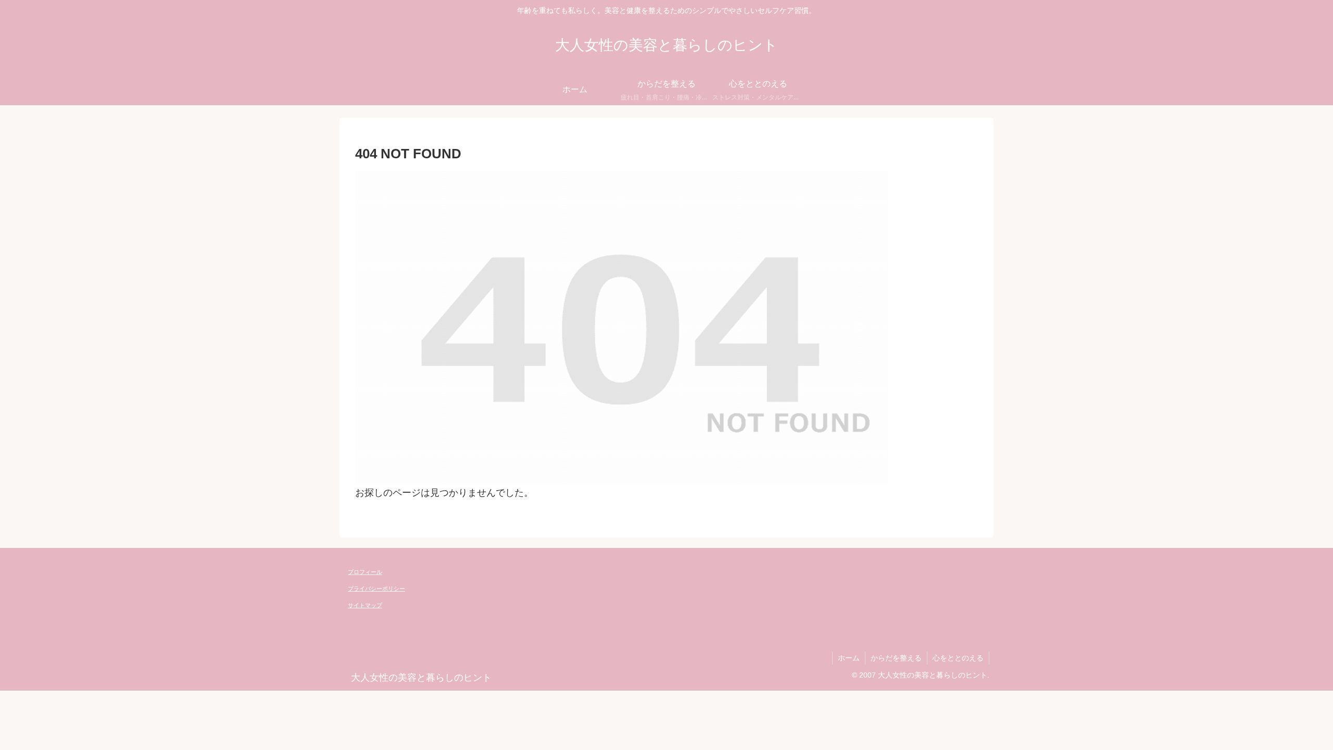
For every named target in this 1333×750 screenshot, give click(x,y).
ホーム (849, 658)
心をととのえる (958, 658)
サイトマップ (365, 605)
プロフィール (365, 572)
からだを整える (896, 658)
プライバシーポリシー (376, 588)
